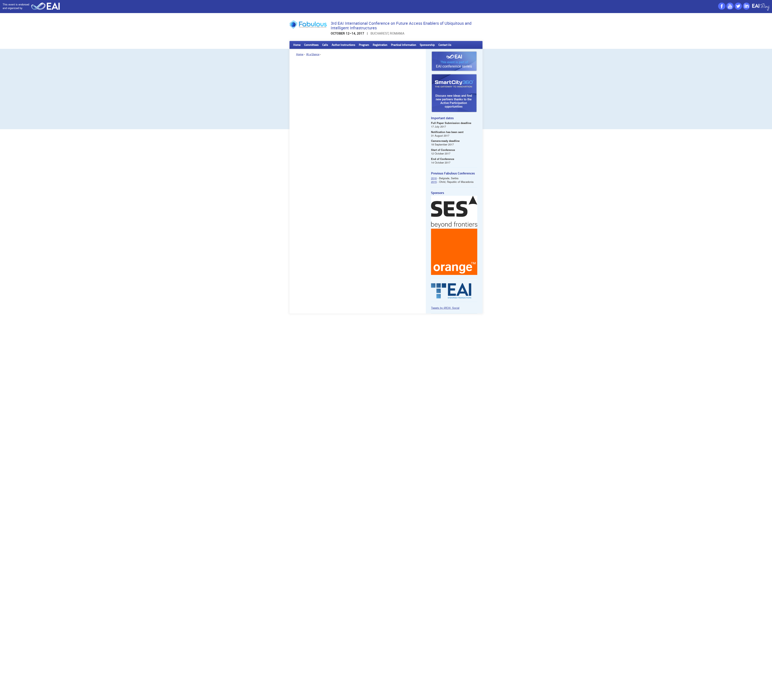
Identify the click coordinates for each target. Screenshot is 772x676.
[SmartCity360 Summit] (454, 93)
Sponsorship (427, 45)
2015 (434, 182)
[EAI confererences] (454, 72)
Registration (380, 45)
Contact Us (444, 45)
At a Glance (312, 54)
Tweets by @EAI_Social (445, 308)
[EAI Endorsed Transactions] (451, 297)
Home (297, 45)
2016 (434, 178)
